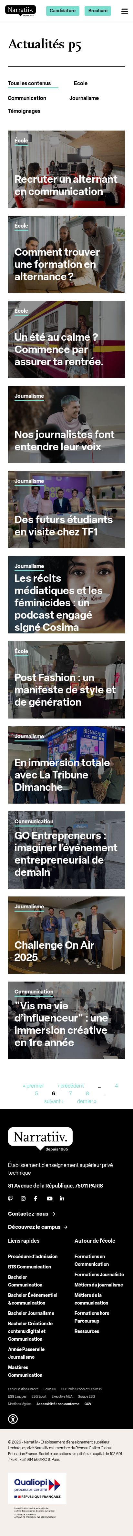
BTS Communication (29, 1267)
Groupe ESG (86, 1396)
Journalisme (84, 98)
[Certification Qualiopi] (37, 1495)
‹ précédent (71, 1086)
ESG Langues (17, 1396)
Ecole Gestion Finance (23, 1389)
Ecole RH (50, 1389)
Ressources (87, 1331)
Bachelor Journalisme (31, 1313)
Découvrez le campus (34, 1227)
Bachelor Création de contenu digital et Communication (30, 1331)
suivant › (53, 1101)
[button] (13, 1419)
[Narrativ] (20, 10)
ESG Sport (39, 1396)
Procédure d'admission (32, 1256)
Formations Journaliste (99, 1274)
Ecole (80, 83)
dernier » (87, 1101)
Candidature (63, 11)
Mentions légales (19, 1404)
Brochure (97, 11)
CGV (88, 1404)
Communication (27, 98)
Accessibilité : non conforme (57, 1404)
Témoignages (24, 111)
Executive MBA (62, 1396)
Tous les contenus (29, 83)
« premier (33, 1086)
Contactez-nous (28, 1214)
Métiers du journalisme (99, 1285)
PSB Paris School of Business (81, 1389)
